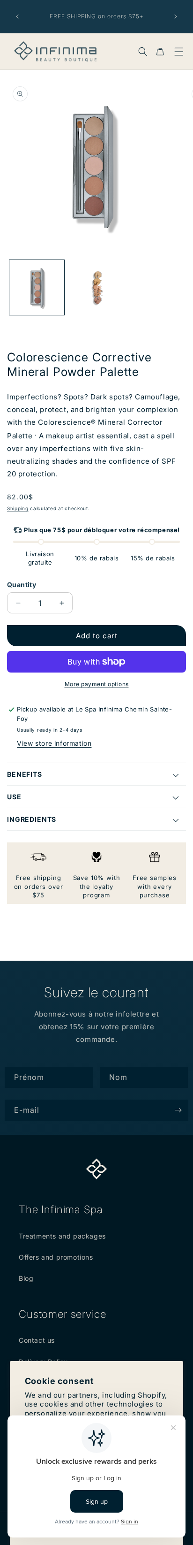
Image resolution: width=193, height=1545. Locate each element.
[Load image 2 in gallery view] (96, 287)
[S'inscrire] (178, 1110)
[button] (143, 51)
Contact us (37, 1340)
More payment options (97, 684)
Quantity (21, 585)
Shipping (18, 508)
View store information (54, 743)
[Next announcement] (175, 16)
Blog (26, 1278)
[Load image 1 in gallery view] (36, 287)
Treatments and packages (62, 1236)
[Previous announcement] (17, 16)
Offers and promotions (56, 1257)
